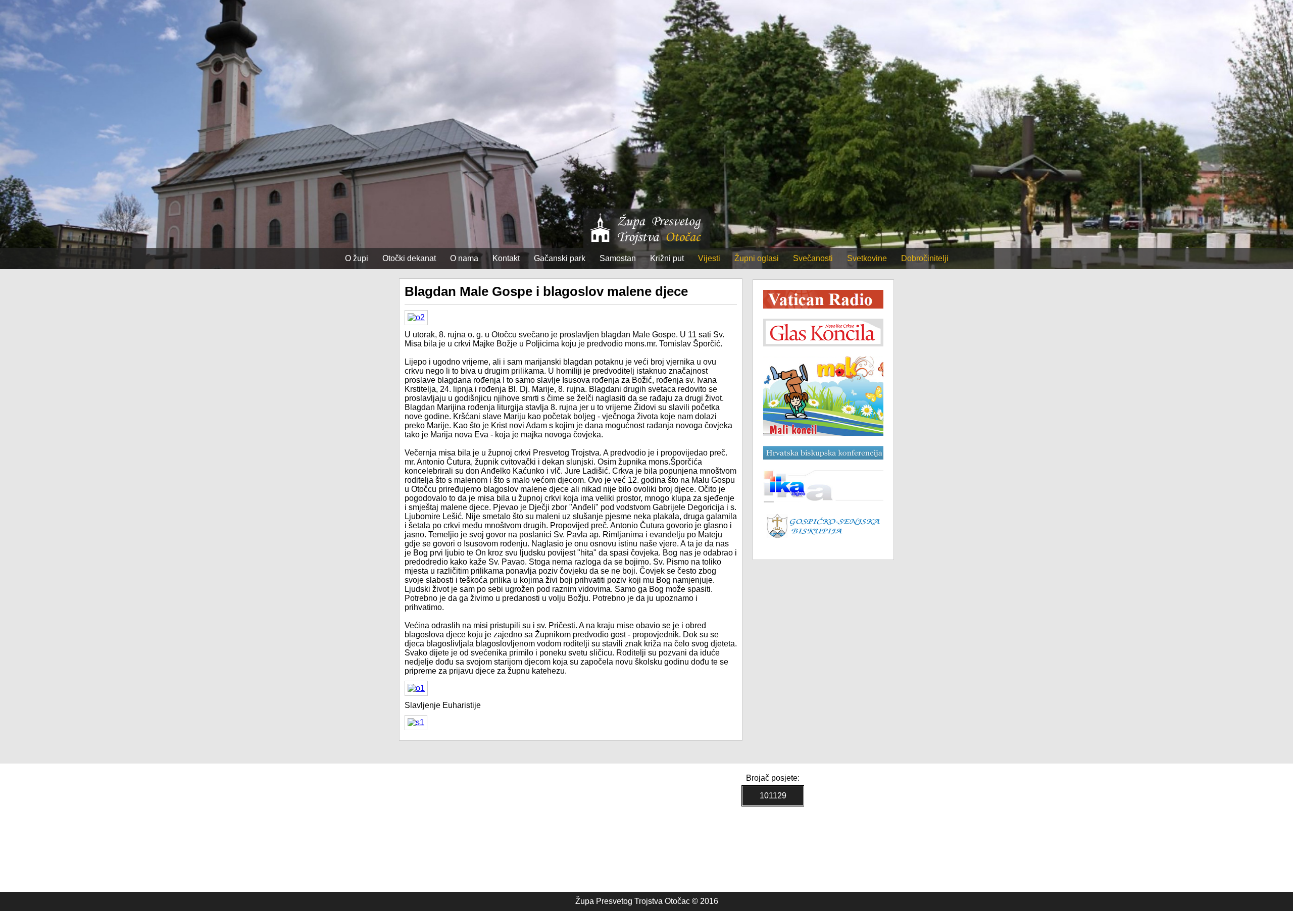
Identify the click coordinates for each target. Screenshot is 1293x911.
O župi (356, 258)
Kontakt (506, 258)
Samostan (618, 258)
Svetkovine (867, 258)
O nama (464, 258)
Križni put (667, 258)
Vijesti (709, 258)
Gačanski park (559, 258)
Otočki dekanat (409, 258)
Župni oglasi (756, 258)
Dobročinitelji (925, 258)
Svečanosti (813, 258)
